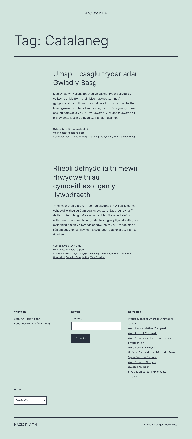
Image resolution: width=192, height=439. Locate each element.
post (81, 132)
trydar (116, 136)
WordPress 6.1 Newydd (141, 347)
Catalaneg (93, 136)
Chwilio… (76, 318)
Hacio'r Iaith (96, 13)
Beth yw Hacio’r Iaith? (27, 318)
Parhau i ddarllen (106, 117)
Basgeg (83, 136)
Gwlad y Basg (73, 257)
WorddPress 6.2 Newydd (142, 333)
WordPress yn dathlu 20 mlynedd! (148, 328)
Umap (132, 136)
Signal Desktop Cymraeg (142, 357)
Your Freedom (97, 257)
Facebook (126, 253)
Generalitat (59, 257)
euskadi (115, 253)
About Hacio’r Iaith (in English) (32, 323)
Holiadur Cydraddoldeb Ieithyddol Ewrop (152, 352)
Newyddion (106, 136)
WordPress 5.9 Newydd (142, 362)
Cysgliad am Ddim (138, 366)
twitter (124, 136)
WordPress (170, 424)
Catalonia (105, 253)
